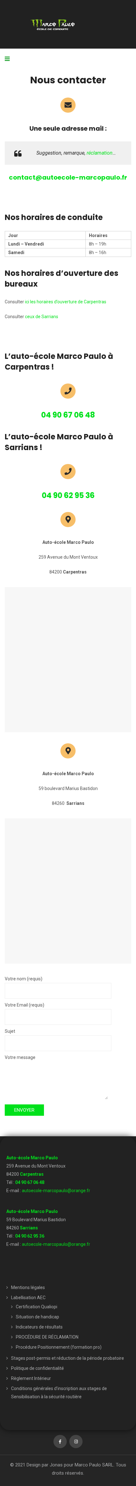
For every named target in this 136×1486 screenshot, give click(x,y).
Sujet (10, 1031)
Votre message (20, 1057)
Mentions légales (28, 1287)
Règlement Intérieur (31, 1378)
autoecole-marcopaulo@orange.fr (56, 1190)
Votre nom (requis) (23, 978)
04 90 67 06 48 (29, 1182)
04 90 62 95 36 (29, 1236)
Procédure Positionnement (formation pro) (59, 1347)
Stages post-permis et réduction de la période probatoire (67, 1358)
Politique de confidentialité (37, 1368)
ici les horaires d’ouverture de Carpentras (65, 301)
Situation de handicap (37, 1316)
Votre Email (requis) (24, 1005)
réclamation (100, 153)
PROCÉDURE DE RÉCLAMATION (47, 1337)
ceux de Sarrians (41, 316)
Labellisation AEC (28, 1297)
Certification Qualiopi (36, 1306)
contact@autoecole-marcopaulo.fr (68, 177)
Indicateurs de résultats (39, 1326)
